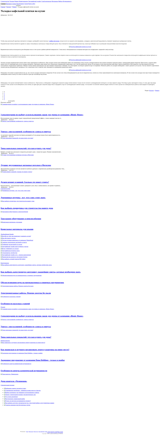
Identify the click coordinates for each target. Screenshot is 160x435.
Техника (12, 1)
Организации (20, 3)
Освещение (57, 431)
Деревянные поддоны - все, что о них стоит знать (23, 198)
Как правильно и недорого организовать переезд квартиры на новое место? (35, 350)
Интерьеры (55, 1)
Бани (27, 431)
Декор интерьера (51, 431)
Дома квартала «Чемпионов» (14, 381)
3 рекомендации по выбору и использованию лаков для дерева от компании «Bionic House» (42, 115)
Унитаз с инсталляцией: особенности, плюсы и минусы (26, 131)
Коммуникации (23, 1)
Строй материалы (46, 1)
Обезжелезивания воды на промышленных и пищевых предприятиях (32, 282)
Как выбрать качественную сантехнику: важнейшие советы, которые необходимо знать (41, 272)
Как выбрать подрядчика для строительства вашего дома (27, 208)
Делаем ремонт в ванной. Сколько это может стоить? (25, 182)
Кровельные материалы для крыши (17, 229)
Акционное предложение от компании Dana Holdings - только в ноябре (33, 360)
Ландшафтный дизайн (34, 1)
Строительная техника (7, 385)
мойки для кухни (54, 41)
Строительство (5, 1)
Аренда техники (53, 432)
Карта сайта (31, 3)
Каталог (8, 7)
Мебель (60, 1)
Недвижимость (67, 1)
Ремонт (17, 1)
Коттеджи (36, 431)
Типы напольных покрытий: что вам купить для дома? (26, 148)
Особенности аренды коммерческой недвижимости (24, 371)
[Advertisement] (51, 27)
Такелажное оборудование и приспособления (21, 219)
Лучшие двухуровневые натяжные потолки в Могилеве (26, 165)
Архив (26, 3)
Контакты (9, 3)
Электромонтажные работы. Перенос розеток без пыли (26, 293)
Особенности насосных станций (15, 304)
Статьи (14, 3)
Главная (3, 7)
